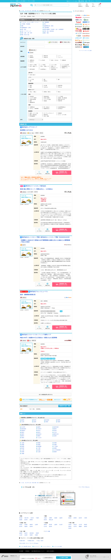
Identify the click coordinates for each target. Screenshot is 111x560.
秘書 (22, 25)
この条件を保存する (48, 557)
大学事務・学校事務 (25, 24)
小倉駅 (22, 442)
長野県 (45, 524)
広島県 (69, 524)
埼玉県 (32, 517)
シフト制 (31, 79)
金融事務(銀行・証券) (26, 27)
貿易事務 (31, 52)
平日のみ (60, 87)
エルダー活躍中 (33, 97)
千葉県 (37, 517)
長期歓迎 (64, 60)
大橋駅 (22, 453)
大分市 (55, 432)
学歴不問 (60, 100)
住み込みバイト (54, 67)
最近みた (93, 6)
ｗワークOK (53, 64)
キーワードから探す (57, 546)
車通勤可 (60, 113)
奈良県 (45, 519)
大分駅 (22, 450)
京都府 (55, 517)
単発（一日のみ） (55, 60)
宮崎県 (46, 421)
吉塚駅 (55, 444)
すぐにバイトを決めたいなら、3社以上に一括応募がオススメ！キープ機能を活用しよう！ (45, 399)
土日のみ (45, 87)
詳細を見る (47, 173)
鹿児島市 (39, 434)
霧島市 (22, 435)
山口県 (80, 524)
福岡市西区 (23, 428)
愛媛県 (80, 526)
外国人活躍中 (46, 97)
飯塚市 (55, 428)
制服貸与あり (46, 108)
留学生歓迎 (32, 69)
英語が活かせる (61, 99)
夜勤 (30, 87)
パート (59, 55)
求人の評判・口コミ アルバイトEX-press (29, 543)
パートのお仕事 (65, 64)
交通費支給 (32, 107)
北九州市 (23, 427)
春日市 (38, 430)
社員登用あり (43, 69)
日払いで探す (40, 540)
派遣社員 (45, 57)
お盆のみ (31, 61)
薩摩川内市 (56, 434)
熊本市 (38, 432)
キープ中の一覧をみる (84, 487)
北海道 (20, 524)
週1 (44, 79)
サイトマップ (36, 546)
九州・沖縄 (31, 10)
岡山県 (75, 524)
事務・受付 (37, 10)
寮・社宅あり (46, 107)
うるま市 (39, 437)
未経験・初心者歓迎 (62, 97)
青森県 (25, 526)
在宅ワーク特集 (33, 64)
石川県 (45, 526)
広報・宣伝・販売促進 (49, 31)
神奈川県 (26, 517)
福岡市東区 (56, 427)
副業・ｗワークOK (33, 113)
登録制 (45, 100)
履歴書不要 (32, 102)
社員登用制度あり (62, 107)
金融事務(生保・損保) (48, 25)
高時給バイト (65, 67)
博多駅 (22, 446)
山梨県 (55, 524)
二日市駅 (56, 446)
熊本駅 (22, 448)
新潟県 (50, 524)
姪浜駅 (38, 450)
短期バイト (53, 66)
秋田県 (31, 526)
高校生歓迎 (53, 69)
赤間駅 (22, 444)
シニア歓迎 (42, 64)
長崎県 (58, 420)
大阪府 (45, 517)
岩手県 (20, 526)
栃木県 (25, 519)
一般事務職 (46, 22)
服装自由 (45, 114)
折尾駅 (55, 442)
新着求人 (80, 6)
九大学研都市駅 (57, 450)
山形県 (36, 524)
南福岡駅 (39, 446)
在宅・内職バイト (33, 66)
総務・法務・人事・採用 (26, 32)
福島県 (31, 524)
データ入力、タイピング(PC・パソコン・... (30, 22)
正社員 (31, 55)
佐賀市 (55, 430)
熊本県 (34, 420)
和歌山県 (51, 519)
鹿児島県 (47, 420)
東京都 (20, 517)
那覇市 (38, 435)
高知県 (69, 528)
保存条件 (87, 6)
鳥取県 (69, 526)
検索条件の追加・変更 (65, 405)
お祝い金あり (32, 74)
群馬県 (31, 519)
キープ (99, 5)
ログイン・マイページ (95, 1)
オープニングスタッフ (48, 113)
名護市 (55, 435)
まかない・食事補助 (34, 108)
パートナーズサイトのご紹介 (86, 50)
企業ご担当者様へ (51, 551)
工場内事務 (46, 27)
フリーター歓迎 (47, 99)
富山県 (60, 524)
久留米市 (39, 428)
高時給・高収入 (47, 91)
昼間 (30, 85)
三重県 (85, 517)
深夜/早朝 (60, 85)
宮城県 (25, 524)
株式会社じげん (14, 555)
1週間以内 (31, 60)
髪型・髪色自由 (33, 114)
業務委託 (31, 57)
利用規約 (27, 551)
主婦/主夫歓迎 (32, 99)
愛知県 (69, 517)
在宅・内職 (46, 116)
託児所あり (60, 108)
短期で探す (22, 540)
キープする (39, 173)
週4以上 (45, 80)
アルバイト (60, 57)
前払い (59, 91)
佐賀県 (34, 421)
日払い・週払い (33, 91)
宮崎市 (22, 434)
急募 (30, 100)
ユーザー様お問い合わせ (25, 546)
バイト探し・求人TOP (24, 10)
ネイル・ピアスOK (62, 114)
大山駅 (38, 451)
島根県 (85, 524)
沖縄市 (22, 437)
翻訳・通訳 (46, 32)
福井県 (50, 526)
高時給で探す (31, 540)
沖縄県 (58, 421)
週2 (59, 79)
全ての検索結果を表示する (45, 394)
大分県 (22, 421)
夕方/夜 (45, 85)
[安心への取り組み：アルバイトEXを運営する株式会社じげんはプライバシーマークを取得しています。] (87, 556)
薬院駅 (55, 451)
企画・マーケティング (26, 31)
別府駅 (55, 448)
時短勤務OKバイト (66, 66)
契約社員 (45, 55)
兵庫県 (50, 517)
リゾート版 (47, 531)
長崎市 (22, 432)
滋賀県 (60, 517)
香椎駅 (38, 444)
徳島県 (85, 526)
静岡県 (75, 517)
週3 (30, 80)
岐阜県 (80, 517)
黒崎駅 (38, 442)
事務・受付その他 (25, 34)
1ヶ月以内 (42, 60)
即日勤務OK (32, 116)
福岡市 (38, 427)
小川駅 (38, 448)
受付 (45, 24)
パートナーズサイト (46, 546)
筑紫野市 (23, 430)
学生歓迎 (31, 96)
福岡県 (22, 420)
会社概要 (21, 551)
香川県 (75, 526)
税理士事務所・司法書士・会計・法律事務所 (54, 29)
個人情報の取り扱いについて (38, 551)
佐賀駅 (22, 451)
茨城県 (20, 519)
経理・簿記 (23, 29)
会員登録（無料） (84, 1)
